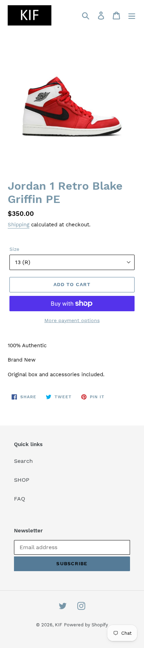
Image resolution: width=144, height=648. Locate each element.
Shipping (18, 224)
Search (23, 461)
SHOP (21, 479)
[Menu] (131, 15)
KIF (58, 624)
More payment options (72, 320)
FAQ (19, 498)
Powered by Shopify (86, 624)
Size (14, 249)
